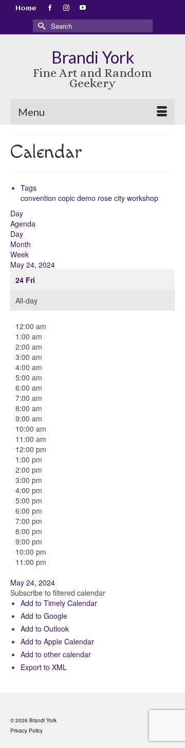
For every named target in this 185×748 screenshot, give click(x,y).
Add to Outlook (45, 628)
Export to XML (44, 667)
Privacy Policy (26, 730)
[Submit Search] (40, 25)
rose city (112, 198)
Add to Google (44, 616)
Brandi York (92, 57)
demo (87, 198)
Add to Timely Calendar (59, 603)
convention (39, 198)
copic (67, 198)
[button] (57, 593)
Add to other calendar (56, 654)
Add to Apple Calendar (57, 641)
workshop (142, 198)
